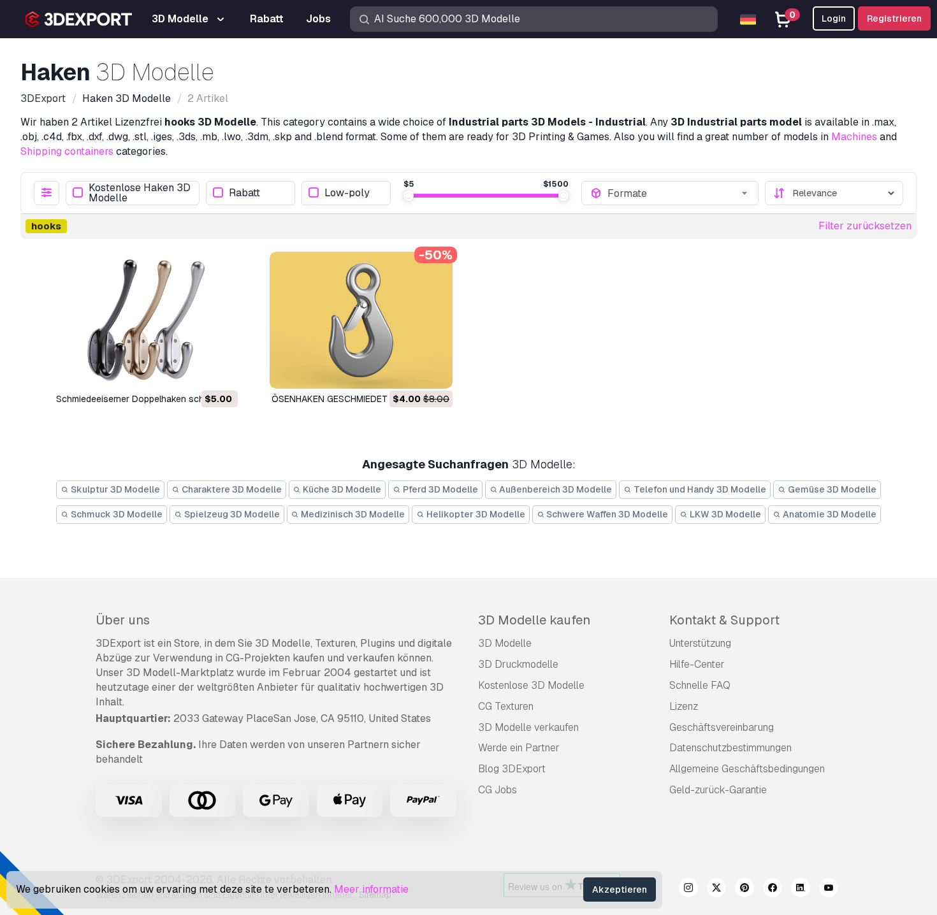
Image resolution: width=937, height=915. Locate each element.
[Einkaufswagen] (193, 371)
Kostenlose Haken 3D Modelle (140, 193)
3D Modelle (505, 643)
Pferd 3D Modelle (439, 489)
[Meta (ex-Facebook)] (772, 889)
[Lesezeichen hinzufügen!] (219, 371)
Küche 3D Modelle (341, 489)
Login (834, 18)
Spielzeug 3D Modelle (231, 514)
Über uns (123, 620)
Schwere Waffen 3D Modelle (606, 514)
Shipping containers (66, 151)
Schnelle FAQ (699, 685)
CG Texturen (506, 706)
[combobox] (678, 193)
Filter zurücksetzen (865, 226)
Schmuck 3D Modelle (116, 514)
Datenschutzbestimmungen (730, 747)
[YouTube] (828, 889)
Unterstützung (700, 643)
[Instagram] (688, 889)
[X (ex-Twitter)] (716, 889)
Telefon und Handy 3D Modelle (699, 489)
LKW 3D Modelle (724, 514)
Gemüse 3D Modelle (831, 489)
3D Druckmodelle (518, 664)
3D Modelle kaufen (534, 620)
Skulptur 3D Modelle (114, 489)
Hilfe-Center (697, 664)
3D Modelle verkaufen (528, 727)
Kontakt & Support (724, 620)
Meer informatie (371, 889)
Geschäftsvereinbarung (721, 727)
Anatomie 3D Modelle (828, 514)
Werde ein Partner (519, 747)
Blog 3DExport (512, 768)
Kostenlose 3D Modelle (531, 685)
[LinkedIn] (800, 889)
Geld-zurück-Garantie (718, 789)
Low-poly (347, 192)
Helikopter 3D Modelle (475, 514)
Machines (854, 136)
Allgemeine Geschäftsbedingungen (747, 768)
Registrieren (894, 18)
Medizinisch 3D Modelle (352, 514)
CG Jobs (497, 789)
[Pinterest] (744, 889)
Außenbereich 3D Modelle (554, 489)
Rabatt (244, 192)
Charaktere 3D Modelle (231, 489)
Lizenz (683, 706)
